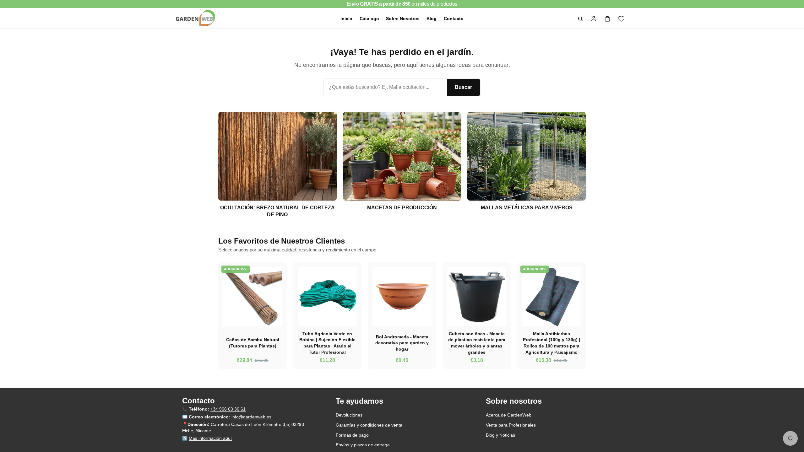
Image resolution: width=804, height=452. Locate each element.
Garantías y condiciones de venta (369, 425)
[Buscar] (580, 19)
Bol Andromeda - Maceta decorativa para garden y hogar (402, 343)
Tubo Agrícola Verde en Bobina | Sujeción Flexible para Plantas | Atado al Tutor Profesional (327, 343)
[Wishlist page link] (621, 19)
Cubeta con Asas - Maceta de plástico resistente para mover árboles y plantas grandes (476, 343)
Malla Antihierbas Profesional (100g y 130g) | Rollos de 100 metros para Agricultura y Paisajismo (551, 343)
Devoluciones (349, 414)
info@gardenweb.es (251, 416)
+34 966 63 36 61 (228, 409)
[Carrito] (607, 19)
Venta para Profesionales (511, 425)
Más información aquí (210, 438)
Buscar (463, 87)
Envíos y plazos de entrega (363, 444)
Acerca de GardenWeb (508, 414)
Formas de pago (352, 434)
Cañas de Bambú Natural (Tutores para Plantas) (252, 342)
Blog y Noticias (500, 434)
